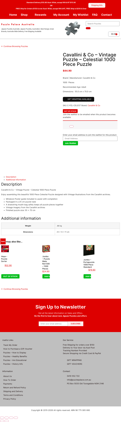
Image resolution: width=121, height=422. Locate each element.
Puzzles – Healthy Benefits (15, 356)
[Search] (88, 28)
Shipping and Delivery (13, 391)
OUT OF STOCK (10, 276)
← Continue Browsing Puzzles (14, 46)
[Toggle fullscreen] (7, 418)
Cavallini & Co (94, 105)
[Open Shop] (29, 15)
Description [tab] (11, 177)
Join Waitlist (70, 143)
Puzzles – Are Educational (14, 360)
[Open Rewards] (48, 15)
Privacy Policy (9, 399)
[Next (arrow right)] (7, 421)
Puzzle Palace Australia (18, 24)
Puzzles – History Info (13, 364)
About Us (7, 376)
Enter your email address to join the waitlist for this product (90, 135)
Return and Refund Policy (14, 387)
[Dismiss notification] (71, 126)
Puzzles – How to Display (14, 352)
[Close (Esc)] (16, 418)
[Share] (11, 418)
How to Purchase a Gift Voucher (17, 349)
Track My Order (10, 345)
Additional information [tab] (16, 179)
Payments (7, 384)
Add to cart (47, 276)
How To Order (9, 380)
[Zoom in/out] (2, 418)
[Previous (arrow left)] (2, 421)
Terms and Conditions (13, 395)
